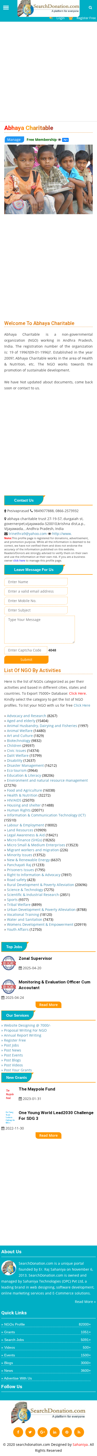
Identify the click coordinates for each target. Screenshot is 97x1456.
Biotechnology (24, 740)
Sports (18, 899)
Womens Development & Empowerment (46, 924)
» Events (46, 1355)
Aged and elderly (27, 720)
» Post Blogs (11, 1060)
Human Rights (25, 810)
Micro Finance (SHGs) (31, 840)
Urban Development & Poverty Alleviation (47, 909)
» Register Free (13, 1040)
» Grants (46, 1332)
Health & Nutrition (28, 795)
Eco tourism (22, 770)
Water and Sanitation (30, 919)
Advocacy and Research (32, 715)
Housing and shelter (30, 805)
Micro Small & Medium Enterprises (42, 845)
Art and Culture (25, 735)
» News (46, 1371)
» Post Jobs (10, 1045)
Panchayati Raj (25, 864)
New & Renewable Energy (34, 859)
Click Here (77, 693)
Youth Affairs (24, 929)
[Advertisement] (48, 73)
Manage (14, 139)
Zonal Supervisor (35, 958)
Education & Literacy (30, 775)
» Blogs (46, 1363)
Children (20, 745)
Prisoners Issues (26, 869)
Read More (48, 1004)
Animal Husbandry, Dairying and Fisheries (47, 725)
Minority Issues (26, 854)
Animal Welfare (26, 730)
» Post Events (12, 1055)
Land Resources (26, 830)
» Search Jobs (46, 1340)
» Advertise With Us (16, 1378)
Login (60, 18)
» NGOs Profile (46, 1324)
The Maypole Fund (37, 1089)
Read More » (85, 1301)
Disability (21, 760)
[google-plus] (43, 1432)
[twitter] (30, 1432)
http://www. (62, 533)
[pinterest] (67, 1432)
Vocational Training (29, 914)
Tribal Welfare (24, 904)
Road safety (21, 879)
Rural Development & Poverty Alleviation (47, 884)
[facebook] (18, 1432)
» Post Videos (12, 1065)
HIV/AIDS (20, 800)
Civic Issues (23, 750)
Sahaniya (80, 1444)
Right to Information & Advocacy (39, 874)
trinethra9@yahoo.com (28, 533)
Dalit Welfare (24, 755)
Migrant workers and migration (37, 850)
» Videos (46, 1347)
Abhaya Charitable (28, 127)
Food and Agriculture (31, 790)
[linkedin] (55, 1432)
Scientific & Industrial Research (38, 894)
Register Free (86, 18)
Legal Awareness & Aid (32, 835)
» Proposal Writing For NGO (24, 1030)
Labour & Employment (32, 825)
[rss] (79, 1432)
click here (19, 560)
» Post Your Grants (16, 1070)
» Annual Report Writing (21, 1035)
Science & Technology (30, 889)
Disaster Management (32, 765)
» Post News (11, 1050)
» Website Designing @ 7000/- (26, 1025)
